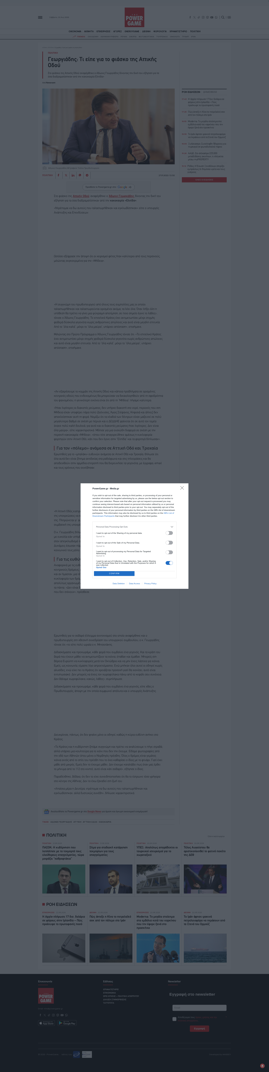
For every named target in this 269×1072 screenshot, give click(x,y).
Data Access (134, 583)
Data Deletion (119, 583)
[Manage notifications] (262, 1066)
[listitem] (134, 526)
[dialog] (134, 536)
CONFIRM (114, 573)
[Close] (183, 488)
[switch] (169, 533)
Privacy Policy (150, 583)
